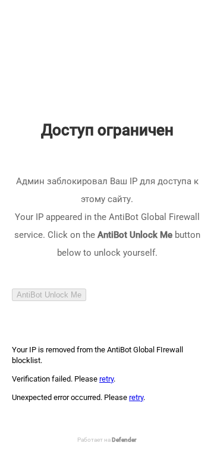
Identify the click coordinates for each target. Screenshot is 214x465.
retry (106, 378)
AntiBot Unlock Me (49, 294)
